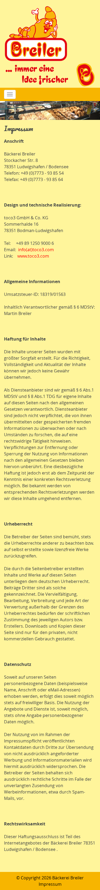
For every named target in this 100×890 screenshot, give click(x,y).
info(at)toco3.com (36, 250)
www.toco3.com (33, 256)
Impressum (50, 884)
